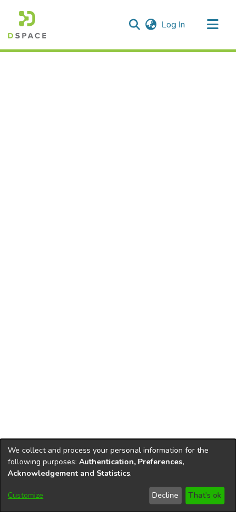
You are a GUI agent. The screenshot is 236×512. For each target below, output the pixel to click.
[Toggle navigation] (212, 24)
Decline (165, 495)
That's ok (204, 495)
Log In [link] (173, 25)
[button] (27, 24)
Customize (25, 495)
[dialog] (118, 475)
